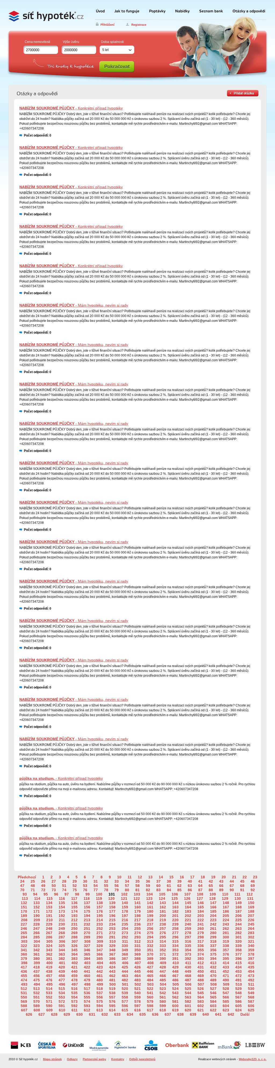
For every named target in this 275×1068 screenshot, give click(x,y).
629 (67, 1014)
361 (36, 954)
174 (74, 911)
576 (112, 1001)
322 (24, 946)
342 (36, 950)
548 (238, 993)
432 (213, 967)
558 (125, 997)
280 (213, 933)
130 (237, 898)
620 (188, 1010)
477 (62, 980)
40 (190, 881)
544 (188, 993)
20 (224, 877)
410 (175, 963)
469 (200, 976)
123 (149, 898)
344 (62, 950)
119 (99, 898)
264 (251, 928)
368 (125, 954)
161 (150, 907)
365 (87, 954)
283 (251, 933)
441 (87, 971)
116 (62, 898)
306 (62, 941)
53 (85, 885)
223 (213, 920)
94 (35, 894)
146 (200, 903)
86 (190, 890)
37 (158, 881)
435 (251, 967)
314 (163, 941)
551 (36, 997)
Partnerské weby (94, 1059)
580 (163, 1001)
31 (95, 881)
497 (74, 984)
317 (200, 941)
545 (200, 993)
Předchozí (27, 877)
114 (37, 898)
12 (140, 877)
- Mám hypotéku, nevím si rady (73, 305)
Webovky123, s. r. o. (252, 1059)
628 (54, 1014)
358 (238, 950)
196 (112, 916)
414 (226, 963)
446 (150, 971)
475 (36, 980)
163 (175, 907)
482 (125, 980)
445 (137, 971)
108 (200, 894)
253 (112, 928)
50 (54, 885)
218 (150, 920)
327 (87, 946)
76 (85, 890)
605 (238, 1006)
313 (150, 941)
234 (112, 924)
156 (87, 907)
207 (251, 916)
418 (36, 967)
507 (201, 984)
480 (99, 980)
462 (112, 976)
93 (25, 894)
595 (112, 1006)
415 (238, 963)
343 (49, 950)
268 (62, 933)
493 (24, 984)
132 (24, 903)
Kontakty (117, 1059)
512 (24, 988)
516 (74, 988)
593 (87, 1006)
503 (150, 984)
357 (226, 950)
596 (125, 1006)
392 (188, 958)
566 (226, 997)
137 (87, 903)
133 (36, 903)
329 (112, 946)
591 (62, 1006)
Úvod (100, 11)
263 (238, 928)
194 (87, 916)
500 (112, 984)
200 (163, 916)
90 (232, 890)
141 (137, 903)
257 (163, 928)
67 (232, 885)
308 (87, 941)
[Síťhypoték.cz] (47, 15)
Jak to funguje (126, 11)
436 (24, 971)
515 (62, 988)
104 (149, 894)
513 (36, 988)
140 (125, 903)
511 (251, 984)
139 (112, 903)
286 (49, 937)
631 (92, 1014)
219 (163, 920)
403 (87, 963)
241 (200, 924)
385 (99, 958)
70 (22, 890)
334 (175, 946)
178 (125, 911)
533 (49, 993)
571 (49, 1001)
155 (74, 907)
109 (212, 894)
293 (137, 937)
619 (175, 1010)
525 (188, 988)
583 (200, 1001)
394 (213, 958)
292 (125, 937)
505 (175, 984)
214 (99, 920)
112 (250, 894)
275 (150, 933)
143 (163, 903)
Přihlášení (107, 24)
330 (125, 946)
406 (125, 963)
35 (137, 881)
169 (251, 907)
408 (150, 963)
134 (49, 903)
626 (29, 1014)
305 (49, 941)
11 (130, 877)
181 (163, 911)
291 (112, 937)
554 (74, 997)
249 (62, 928)
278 (188, 933)
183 (188, 911)
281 (226, 933)
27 (54, 881)
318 (213, 941)
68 (242, 885)
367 (112, 954)
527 (213, 988)
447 (163, 971)
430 (188, 967)
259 (188, 928)
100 (99, 894)
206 (238, 916)
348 (112, 950)
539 (125, 993)
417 (24, 967)
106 (175, 894)
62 (179, 885)
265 (24, 933)
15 (171, 877)
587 (251, 1001)
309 (100, 941)
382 (62, 958)
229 (49, 924)
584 (213, 1001)
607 (24, 1010)
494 (37, 984)
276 (163, 933)
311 (125, 941)
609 (49, 1010)
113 (25, 898)
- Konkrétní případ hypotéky (71, 108)
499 (100, 984)
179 (137, 911)
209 (37, 920)
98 (77, 894)
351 (150, 950)
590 (49, 1006)
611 (74, 1010)
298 (200, 937)
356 (213, 950)
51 (64, 885)
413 (213, 963)
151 (24, 907)
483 (137, 980)
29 (75, 881)
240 (188, 924)
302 (251, 937)
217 (137, 920)
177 (112, 911)
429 (175, 967)
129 (225, 898)
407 (138, 963)
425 (125, 967)
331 (137, 946)
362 (49, 954)
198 (137, 916)
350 (137, 950)
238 (163, 924)
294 (150, 937)
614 (112, 1010)
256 (150, 928)
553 (62, 997)
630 (79, 1014)
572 (62, 1001)
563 (188, 997)
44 (232, 881)
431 (200, 967)
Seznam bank (211, 11)
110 (225, 894)
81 (137, 890)
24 (22, 881)
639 (193, 1014)
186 (226, 911)
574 (87, 1001)
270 (87, 933)
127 (200, 898)
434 (238, 967)
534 (62, 993)
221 (188, 920)
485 (163, 980)
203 (200, 916)
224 (226, 920)
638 (180, 1014)
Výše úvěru (71, 42)
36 (148, 881)
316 (188, 941)
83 (158, 890)
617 (150, 1010)
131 (250, 898)
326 (74, 946)
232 (87, 924)
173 (62, 911)
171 (36, 911)
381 (49, 958)
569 (24, 1001)
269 (74, 933)
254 (125, 928)
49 (43, 885)
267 (49, 933)
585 (226, 1001)
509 (226, 984)
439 (62, 971)
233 (99, 924)
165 (200, 907)
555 (87, 997)
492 (251, 980)
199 (150, 916)
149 (238, 903)
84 (169, 890)
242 (213, 924)
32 (106, 881)
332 (150, 946)
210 (49, 920)
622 (213, 1010)
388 (137, 958)
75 (75, 890)
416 (251, 963)
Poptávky (157, 11)
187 (238, 911)
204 (213, 916)
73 (54, 890)
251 (87, 928)
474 (24, 980)
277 (175, 933)
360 (24, 954)
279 (200, 933)
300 (226, 937)
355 (200, 950)
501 (125, 984)
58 (137, 885)
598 (150, 1006)
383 (74, 958)
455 (24, 976)
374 (200, 954)
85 (179, 890)
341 (24, 950)
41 (200, 881)
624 (238, 1010)
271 (99, 933)
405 (112, 963)
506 (188, 984)
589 (36, 1006)
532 (36, 993)
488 (200, 980)
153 (49, 907)
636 (155, 1014)
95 (46, 894)
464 (137, 976)
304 (37, 941)
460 (87, 976)
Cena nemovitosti (37, 42)
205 (226, 916)
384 (87, 958)
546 (213, 993)
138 (99, 903)
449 (188, 971)
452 (226, 971)
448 (175, 971)
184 (200, 911)
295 (163, 937)
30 (85, 881)
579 (150, 1001)
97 (66, 894)
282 (238, 933)
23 (255, 877)
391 (175, 958)
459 (74, 976)
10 (119, 877)
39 (179, 881)
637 (168, 1014)
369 (137, 954)
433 (226, 967)
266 (36, 933)
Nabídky (182, 11)
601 (188, 1006)
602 (200, 1006)
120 (111, 898)
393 (200, 958)
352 (163, 950)
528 (226, 988)
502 (138, 984)
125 (174, 898)
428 (163, 967)
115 (49, 898)
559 (137, 997)
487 (188, 980)
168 (238, 907)
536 (87, 993)
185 (213, 911)
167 (226, 907)
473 (251, 976)
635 (142, 1014)
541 (150, 993)
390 (163, 958)
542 (163, 993)
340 (251, 946)
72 (43, 890)
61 (169, 885)
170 (24, 911)
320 (238, 941)
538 (112, 993)
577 (125, 1001)
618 (163, 1010)
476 (49, 980)
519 (112, 988)
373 (188, 954)
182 (175, 911)
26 (43, 881)
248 (49, 928)
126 (187, 898)
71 (33, 890)
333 (163, 946)
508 (213, 984)
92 (253, 890)
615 (125, 1010)
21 (234, 877)
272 (112, 933)
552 (49, 997)
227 (24, 924)
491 (238, 980)
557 (112, 997)
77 (95, 890)
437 (36, 971)
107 (187, 894)
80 (127, 890)
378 (251, 954)
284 (24, 937)
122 (136, 898)
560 (150, 997)
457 (49, 976)
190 (36, 916)
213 (87, 920)
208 (24, 920)
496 (62, 984)
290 (99, 937)
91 (242, 890)
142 (150, 903)
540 (137, 993)
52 (75, 885)
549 (251, 993)
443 (112, 971)
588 (24, 1006)
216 (125, 920)
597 (137, 1006)
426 (137, 967)
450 (200, 971)
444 (125, 971)
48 (33, 885)
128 (212, 898)
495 (49, 984)
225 (238, 920)
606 (251, 1006)
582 (188, 1001)
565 (213, 997)
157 (99, 907)
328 (99, 946)
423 (99, 967)
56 (116, 885)
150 (251, 903)
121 (124, 898)
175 (87, 911)
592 (74, 1006)
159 (125, 907)
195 (99, 916)
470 (213, 976)
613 (99, 1010)
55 (106, 885)
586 (238, 1001)
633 (117, 1014)
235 (125, 924)
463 (125, 976)
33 (116, 881)
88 (211, 890)
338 (226, 946)
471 (226, 976)
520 (125, 988)
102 (124, 894)
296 (175, 937)
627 (41, 1014)
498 (87, 984)
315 (175, 941)
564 (200, 997)
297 (188, 937)
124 (162, 898)
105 (162, 894)
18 (203, 877)
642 (231, 1014)
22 (245, 877)
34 (127, 881)
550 (24, 997)
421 (74, 967)
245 (251, 924)
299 (213, 937)
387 (125, 958)
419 (49, 967)
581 (175, 1001)
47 (22, 885)
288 (74, 937)
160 (137, 907)
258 (175, 928)
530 (251, 988)
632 (105, 1014)
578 (137, 1001)
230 (62, 924)
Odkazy (72, 1059)
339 (238, 946)
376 (226, 954)
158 (112, 907)
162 (163, 907)
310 (112, 941)
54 (95, 885)
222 (200, 920)
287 (62, 937)
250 (74, 928)
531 (24, 993)
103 (137, 894)
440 (74, 971)
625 (251, 1010)
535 (74, 993)
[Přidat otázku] (242, 93)
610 (62, 1010)
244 (238, 924)
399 (37, 963)
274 (137, 933)
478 (74, 980)
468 (188, 976)
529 (238, 988)
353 (175, 950)
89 (221, 890)
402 (74, 963)
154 (62, 907)
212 (74, 920)
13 (150, 877)
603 (213, 1006)
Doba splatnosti (112, 42)
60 (158, 885)
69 (253, 885)
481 (112, 980)
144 (175, 903)
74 (64, 890)
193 (74, 916)
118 (87, 898)
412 (200, 963)
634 (130, 1014)
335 (188, 946)
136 (74, 903)
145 (188, 903)
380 (36, 958)
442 (99, 971)
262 (226, 928)
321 (251, 941)
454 (251, 971)
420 (62, 967)
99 (87, 894)
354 (188, 950)
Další (244, 1014)
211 (62, 920)
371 (163, 954)
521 (137, 988)
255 (137, 928)
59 (148, 885)
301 (238, 937)
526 (200, 988)
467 (175, 976)
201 (175, 916)
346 (87, 950)
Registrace (138, 24)
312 (137, 941)
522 (150, 988)
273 (125, 933)
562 (175, 997)
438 (49, 971)
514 (49, 988)
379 (24, 958)
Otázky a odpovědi (249, 11)
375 (213, 954)
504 (163, 984)
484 (150, 980)
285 (36, 937)
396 (238, 958)
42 (211, 881)
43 (221, 881)
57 (127, 885)
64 (200, 885)
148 (226, 903)
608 (37, 1010)
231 (74, 924)
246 (24, 928)
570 (36, 1001)
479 (87, 980)
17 (192, 877)
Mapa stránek (52, 1059)
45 (242, 881)
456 (36, 976)
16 (182, 877)
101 (111, 894)
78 (106, 890)
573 (74, 1001)
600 (175, 1006)
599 (163, 1006)
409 (163, 963)
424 (112, 967)
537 (99, 993)
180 (150, 911)
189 (24, 916)
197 (125, 916)
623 (226, 1010)
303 (24, 941)
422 (87, 967)
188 (251, 911)
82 (148, 890)
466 (163, 976)
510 (239, 984)
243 (226, 924)
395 (226, 958)
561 (163, 997)
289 (87, 937)
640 (205, 1014)
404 (100, 963)
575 (99, 1001)
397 (251, 958)
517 (87, 988)
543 (175, 993)
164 (188, 907)
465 (150, 976)
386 (112, 958)
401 (62, 963)
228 (36, 924)
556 (99, 997)
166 (213, 907)
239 (175, 924)
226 (251, 920)
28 (64, 881)
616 (137, 1010)
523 (163, 988)
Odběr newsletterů (142, 1059)
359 (251, 950)
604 (226, 1006)
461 (99, 976)
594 (99, 1006)
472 (238, 976)
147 (213, 903)
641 (218, 1014)
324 (49, 946)
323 (36, 946)
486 (175, 980)
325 (62, 946)
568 (251, 997)
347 (99, 950)
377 (238, 954)
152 (36, 907)
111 (237, 894)
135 (62, 903)
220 (175, 920)
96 (56, 894)
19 (213, 877)
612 (87, 1010)
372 (175, 954)
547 (226, 993)
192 (62, 916)
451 (213, 971)
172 (49, 911)
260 (200, 928)
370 (150, 954)
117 (74, 898)
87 (200, 890)
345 (74, 950)
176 (99, 911)
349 (125, 950)
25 (33, 881)
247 (36, 928)
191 (49, 916)
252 (99, 928)
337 (213, 946)
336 (200, 946)
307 (74, 941)
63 (190, 885)
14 (161, 877)
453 (238, 971)
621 (200, 1010)
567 (238, 997)
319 (226, 941)
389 (150, 958)
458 (62, 976)
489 (213, 980)
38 (169, 881)
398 (24, 963)
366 (99, 954)
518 (99, 988)
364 (74, 954)
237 (150, 924)
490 (226, 980)
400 (49, 963)
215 (112, 920)
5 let (105, 50)
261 (213, 928)
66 (221, 885)
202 (188, 916)
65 (211, 885)
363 (62, 954)
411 (188, 963)
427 (150, 967)
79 (116, 890)
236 (137, 924)
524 (175, 988)
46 (253, 881)
